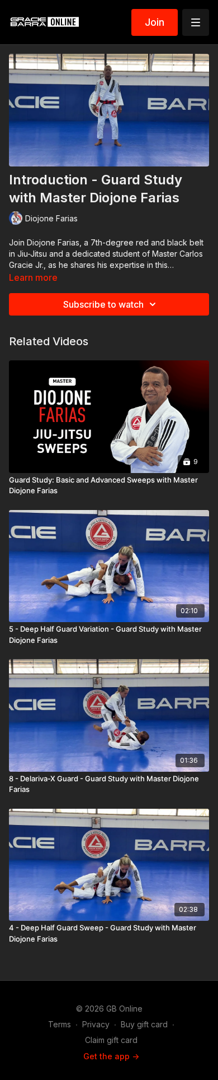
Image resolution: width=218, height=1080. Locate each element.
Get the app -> (111, 1056)
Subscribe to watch (103, 304)
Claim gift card (111, 1040)
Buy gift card (144, 1024)
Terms (59, 1024)
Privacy (96, 1024)
